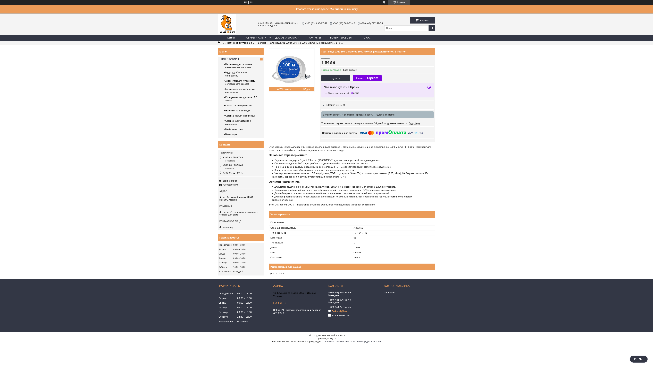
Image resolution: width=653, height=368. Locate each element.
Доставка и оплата (287, 37)
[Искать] (432, 28)
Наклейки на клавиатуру (237, 110)
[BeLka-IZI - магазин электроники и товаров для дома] (227, 33)
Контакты (315, 37)
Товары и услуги (255, 37)
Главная (230, 37)
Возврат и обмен (340, 37)
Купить (336, 78)
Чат (641, 359)
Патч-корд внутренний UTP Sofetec (246, 42)
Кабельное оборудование (238, 105)
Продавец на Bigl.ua (326, 338)
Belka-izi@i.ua (230, 181)
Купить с (361, 78)
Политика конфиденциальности (365, 341)
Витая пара (231, 134)
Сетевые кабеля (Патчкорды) (240, 115)
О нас (367, 37)
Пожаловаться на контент (336, 341)
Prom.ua (341, 335)
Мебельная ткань (234, 129)
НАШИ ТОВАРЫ (230, 59)
